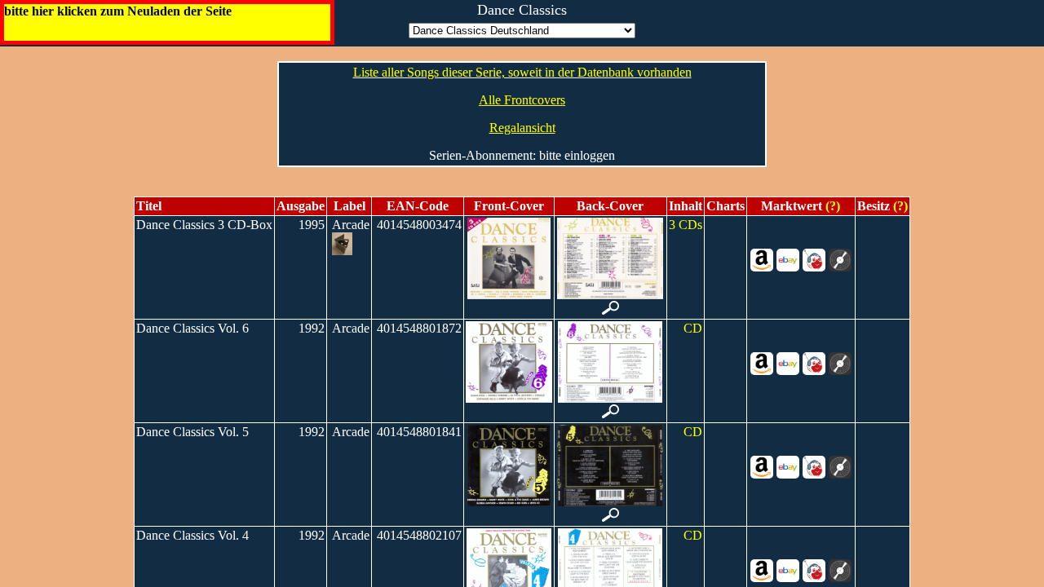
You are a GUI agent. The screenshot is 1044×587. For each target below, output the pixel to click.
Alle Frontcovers (522, 100)
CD (692, 328)
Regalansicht (522, 128)
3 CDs (685, 225)
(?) (831, 206)
